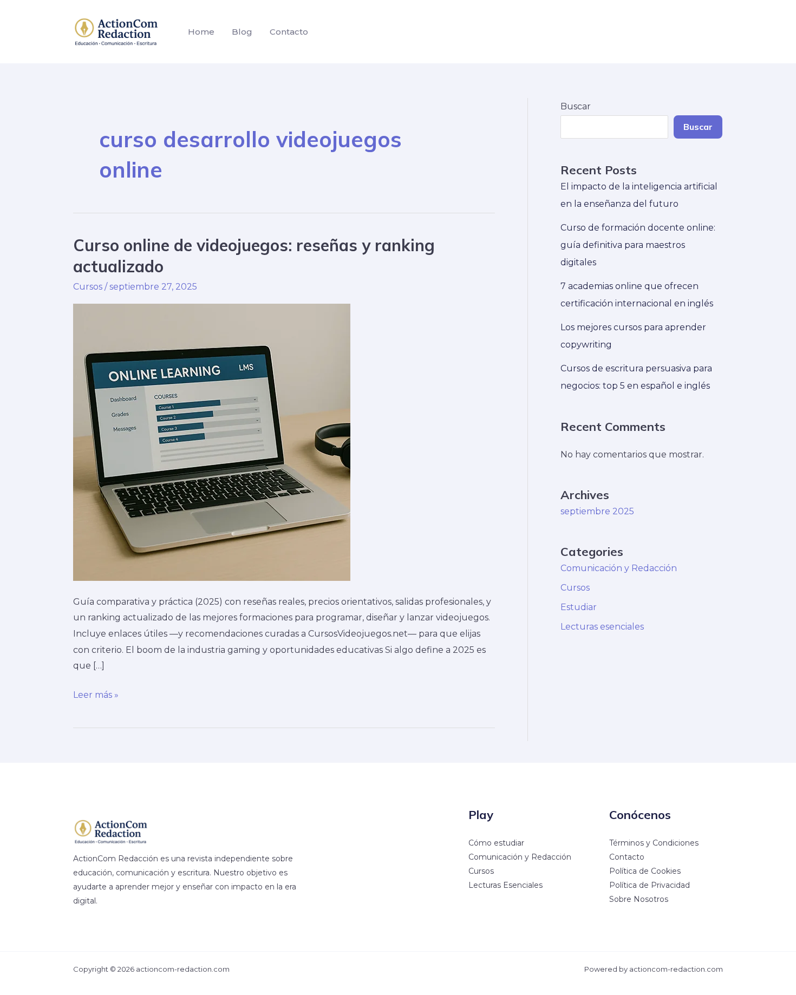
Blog (242, 32)
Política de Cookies (645, 871)
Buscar (575, 106)
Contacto (289, 32)
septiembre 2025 (597, 511)
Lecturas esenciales (602, 626)
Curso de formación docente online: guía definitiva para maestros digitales (637, 244)
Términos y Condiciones (654, 843)
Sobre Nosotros (638, 899)
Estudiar (578, 607)
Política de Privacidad (649, 885)
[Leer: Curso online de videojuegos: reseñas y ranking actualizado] (211, 441)
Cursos (87, 287)
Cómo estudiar (496, 843)
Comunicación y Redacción (618, 568)
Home (201, 32)
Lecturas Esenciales (505, 885)
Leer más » (96, 696)
